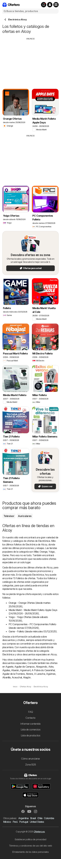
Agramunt (25, 670)
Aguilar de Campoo (24, 666)
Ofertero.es (39, 831)
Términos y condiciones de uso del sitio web (30, 845)
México (7, 821)
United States (37, 821)
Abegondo (41, 666)
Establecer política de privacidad (30, 839)
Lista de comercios (31, 729)
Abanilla (6, 677)
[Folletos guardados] (43, 4)
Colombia (49, 818)
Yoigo (51, 551)
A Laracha (39, 673)
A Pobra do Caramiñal (43, 670)
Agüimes (50, 673)
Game (5, 555)
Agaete (9, 666)
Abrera (29, 673)
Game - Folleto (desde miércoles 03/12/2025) (33, 631)
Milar (36, 551)
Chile (39, 818)
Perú (15, 821)
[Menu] (56, 4)
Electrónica (44, 540)
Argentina (23, 818)
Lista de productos (30, 735)
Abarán (15, 670)
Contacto (30, 717)
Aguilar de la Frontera (13, 673)
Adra (50, 666)
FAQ (30, 711)
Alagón (27, 677)
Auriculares (24, 516)
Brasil (33, 818)
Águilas (6, 670)
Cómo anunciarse (30, 758)
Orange (43, 551)
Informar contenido (30, 723)
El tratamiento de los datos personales (30, 852)
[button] (49, 4)
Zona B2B (30, 764)
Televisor (9, 516)
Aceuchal (17, 677)
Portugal (23, 821)
